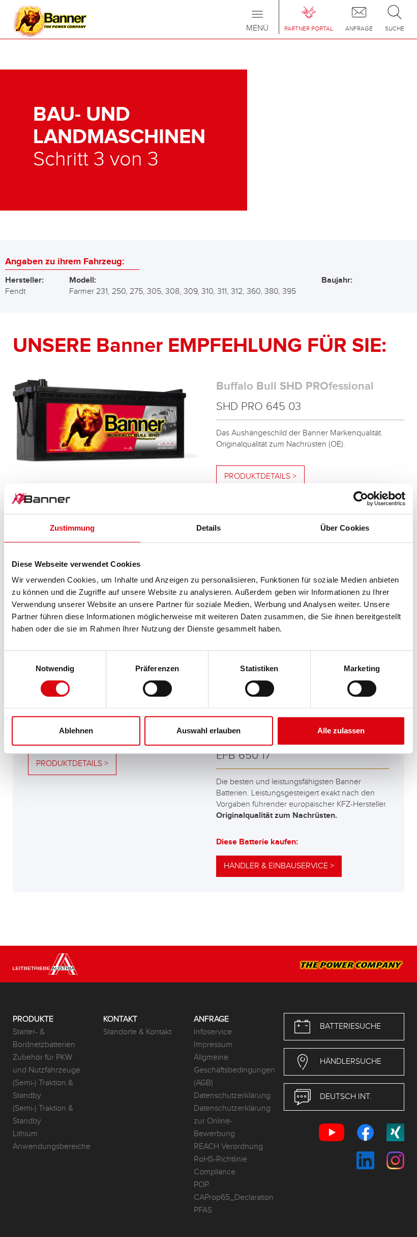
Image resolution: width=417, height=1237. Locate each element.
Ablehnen (76, 730)
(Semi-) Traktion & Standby (43, 1089)
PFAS (203, 1210)
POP (201, 1185)
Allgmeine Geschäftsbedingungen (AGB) (231, 1070)
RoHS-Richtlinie (220, 1159)
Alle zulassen (341, 730)
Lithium (25, 1134)
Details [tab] (208, 528)
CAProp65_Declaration (231, 1197)
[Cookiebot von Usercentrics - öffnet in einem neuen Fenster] (360, 498)
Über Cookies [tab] (344, 528)
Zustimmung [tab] (72, 528)
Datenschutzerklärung (231, 1096)
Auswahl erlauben (208, 730)
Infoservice (213, 1032)
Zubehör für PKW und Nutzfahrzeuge (46, 1064)
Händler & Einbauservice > (279, 866)
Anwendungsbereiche (50, 1146)
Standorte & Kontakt (137, 1032)
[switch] (157, 688)
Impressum (213, 1045)
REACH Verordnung (228, 1146)
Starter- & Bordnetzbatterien (44, 1038)
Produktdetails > (260, 476)
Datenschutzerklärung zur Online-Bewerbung (231, 1121)
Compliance (214, 1172)
